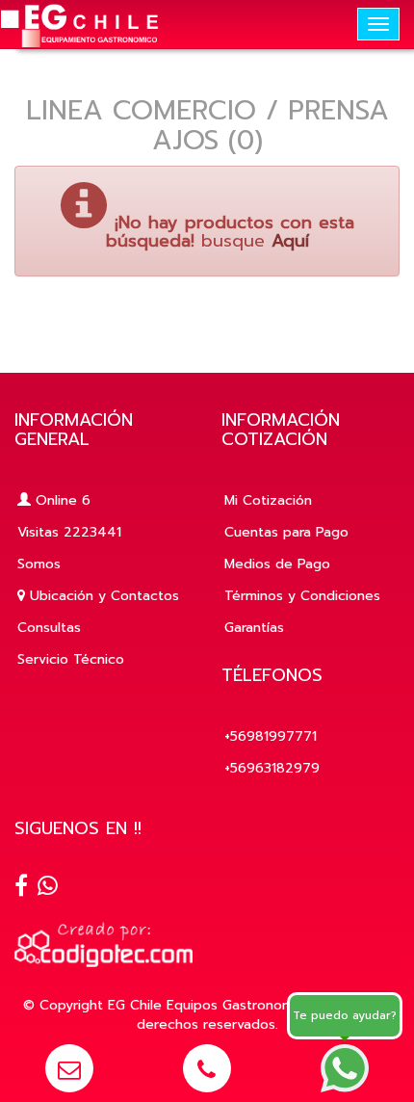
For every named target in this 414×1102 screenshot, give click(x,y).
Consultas (49, 627)
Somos (39, 564)
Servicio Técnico (70, 659)
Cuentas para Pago (286, 532)
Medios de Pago (277, 564)
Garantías (254, 627)
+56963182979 (272, 768)
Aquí (290, 240)
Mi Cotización (268, 500)
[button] (69, 1068)
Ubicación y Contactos (102, 596)
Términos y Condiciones (302, 596)
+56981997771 (270, 736)
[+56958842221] (48, 888)
